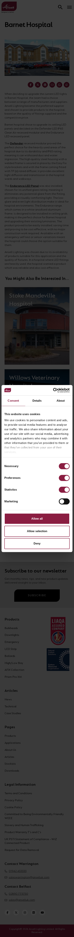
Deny (37, 543)
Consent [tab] (13, 400)
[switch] (64, 478)
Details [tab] (37, 400)
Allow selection (37, 531)
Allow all (37, 518)
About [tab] (61, 400)
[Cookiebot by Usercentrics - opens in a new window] (53, 390)
